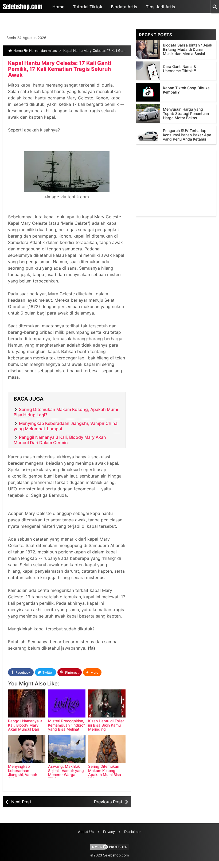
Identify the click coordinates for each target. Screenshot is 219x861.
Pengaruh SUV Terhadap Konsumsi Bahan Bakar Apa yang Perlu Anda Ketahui (187, 134)
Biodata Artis (124, 6)
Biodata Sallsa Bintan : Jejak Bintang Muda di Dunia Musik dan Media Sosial (187, 49)
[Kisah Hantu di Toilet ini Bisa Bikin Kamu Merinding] (107, 703)
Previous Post (108, 801)
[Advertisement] (176, 183)
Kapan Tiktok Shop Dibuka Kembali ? (186, 90)
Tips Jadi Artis (160, 6)
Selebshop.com (116, 855)
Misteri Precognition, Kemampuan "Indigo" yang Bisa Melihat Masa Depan (66, 727)
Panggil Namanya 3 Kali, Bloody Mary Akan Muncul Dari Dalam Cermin (60, 440)
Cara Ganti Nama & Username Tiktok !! (179, 68)
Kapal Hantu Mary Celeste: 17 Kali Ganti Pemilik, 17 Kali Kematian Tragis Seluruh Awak (59, 69)
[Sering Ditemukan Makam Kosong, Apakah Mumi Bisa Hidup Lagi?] (107, 749)
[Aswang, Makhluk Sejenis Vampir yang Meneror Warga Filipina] (66, 749)
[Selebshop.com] (23, 6)
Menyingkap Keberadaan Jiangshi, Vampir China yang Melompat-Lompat (24, 774)
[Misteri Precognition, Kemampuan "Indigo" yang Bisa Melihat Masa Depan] (66, 703)
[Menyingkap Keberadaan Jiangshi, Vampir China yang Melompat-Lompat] (26, 749)
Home (58, 6)
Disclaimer (132, 831)
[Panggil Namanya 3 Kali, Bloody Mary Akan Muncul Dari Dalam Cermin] (26, 703)
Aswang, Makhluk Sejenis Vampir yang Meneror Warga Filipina (66, 772)
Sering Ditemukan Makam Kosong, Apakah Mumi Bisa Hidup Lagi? (104, 772)
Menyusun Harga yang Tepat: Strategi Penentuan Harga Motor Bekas (186, 113)
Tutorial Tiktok (87, 6)
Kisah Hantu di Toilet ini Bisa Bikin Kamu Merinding (106, 725)
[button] (92, 672)
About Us (86, 831)
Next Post (21, 801)
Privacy (109, 831)
